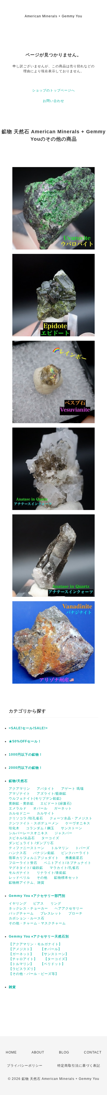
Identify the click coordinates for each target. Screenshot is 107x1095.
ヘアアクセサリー (69, 908)
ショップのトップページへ (53, 90)
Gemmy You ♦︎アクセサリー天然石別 (39, 936)
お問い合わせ (53, 101)
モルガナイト (19, 873)
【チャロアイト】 (23, 959)
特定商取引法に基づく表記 (78, 1066)
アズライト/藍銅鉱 (51, 793)
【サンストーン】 (54, 954)
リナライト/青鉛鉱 (51, 873)
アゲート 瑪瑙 (72, 789)
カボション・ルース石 (26, 918)
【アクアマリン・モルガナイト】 (35, 944)
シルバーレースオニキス (28, 833)
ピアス (38, 903)
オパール (40, 808)
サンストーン (71, 828)
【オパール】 (51, 949)
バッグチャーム (21, 913)
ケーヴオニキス (77, 823)
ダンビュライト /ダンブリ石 (31, 843)
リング (55, 903)
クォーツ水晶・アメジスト (71, 818)
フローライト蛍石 (23, 863)
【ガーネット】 (21, 954)
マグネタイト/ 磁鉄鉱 (26, 868)
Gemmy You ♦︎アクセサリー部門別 (37, 896)
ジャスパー (63, 833)
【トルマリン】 (21, 964)
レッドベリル (19, 878)
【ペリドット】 (52, 964)
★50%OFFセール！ (25, 741)
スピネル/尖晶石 (22, 838)
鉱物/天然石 (18, 781)
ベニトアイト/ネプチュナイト (67, 863)
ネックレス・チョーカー (28, 908)
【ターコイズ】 (56, 959)
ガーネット (63, 808)
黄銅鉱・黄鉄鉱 (21, 803)
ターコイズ (50, 838)
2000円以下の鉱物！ (26, 768)
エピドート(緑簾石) (56, 803)
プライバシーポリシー (25, 1066)
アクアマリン (19, 789)
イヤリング (18, 903)
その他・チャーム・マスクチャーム (37, 923)
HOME (11, 1052)
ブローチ (75, 913)
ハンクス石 (18, 853)
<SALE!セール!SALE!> (28, 728)
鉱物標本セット (66, 878)
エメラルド (18, 808)
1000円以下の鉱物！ (26, 754)
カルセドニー (19, 813)
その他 (42, 878)
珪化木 (14, 828)
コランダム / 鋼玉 (40, 828)
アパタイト (46, 789)
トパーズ (82, 848)
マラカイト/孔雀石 (64, 868)
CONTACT (93, 1052)
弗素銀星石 (74, 858)
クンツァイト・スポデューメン (34, 823)
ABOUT (38, 1052)
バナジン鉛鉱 (44, 853)
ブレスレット (51, 913)
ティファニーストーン (26, 848)
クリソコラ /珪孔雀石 (26, 818)
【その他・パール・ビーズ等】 (34, 974)
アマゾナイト (19, 793)
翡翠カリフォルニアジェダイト (34, 858)
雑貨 (12, 987)
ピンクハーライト (75, 853)
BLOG (64, 1052)
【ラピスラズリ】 (23, 969)
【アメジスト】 (21, 949)
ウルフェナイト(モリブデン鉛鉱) (35, 798)
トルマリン (60, 848)
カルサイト (46, 813)
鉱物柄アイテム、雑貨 (26, 883)
